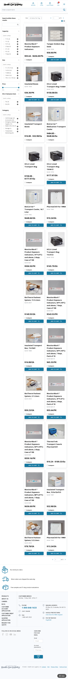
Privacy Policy (54, 667)
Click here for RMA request (54, 615)
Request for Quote (6, 624)
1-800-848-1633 (29, 607)
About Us (5, 599)
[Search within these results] (17, 24)
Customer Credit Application (8, 614)
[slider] (2, 87)
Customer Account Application (6, 609)
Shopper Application (6, 619)
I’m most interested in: (37, 646)
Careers (4, 601)
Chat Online (26, 611)
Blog (3, 604)
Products (5, 596)
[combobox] (34, 10)
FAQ (48, 667)
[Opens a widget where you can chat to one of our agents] (61, 676)
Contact (44, 667)
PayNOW (48, 620)
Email (35, 638)
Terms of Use (63, 667)
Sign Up (38, 656)
